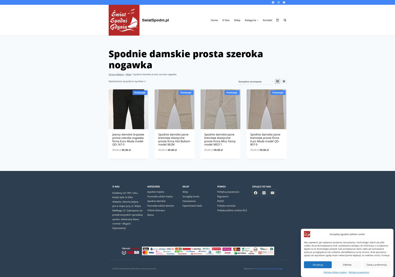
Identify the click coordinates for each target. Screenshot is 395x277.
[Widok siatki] (277, 81)
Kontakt (267, 20)
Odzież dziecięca (156, 210)
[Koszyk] (277, 20)
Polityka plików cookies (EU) (232, 210)
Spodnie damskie (156, 201)
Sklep (237, 20)
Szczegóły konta (190, 196)
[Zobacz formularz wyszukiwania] (283, 20)
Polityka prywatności (358, 272)
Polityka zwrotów (226, 205)
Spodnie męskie (155, 191)
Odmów (347, 264)
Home (214, 20)
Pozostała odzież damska (160, 205)
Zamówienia (188, 201)
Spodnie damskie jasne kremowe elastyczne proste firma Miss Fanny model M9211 (220, 139)
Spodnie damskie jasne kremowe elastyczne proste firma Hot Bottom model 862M (174, 139)
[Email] (284, 2)
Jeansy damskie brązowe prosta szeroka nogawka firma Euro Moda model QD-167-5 (128, 139)
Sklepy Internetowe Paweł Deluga (268, 268)
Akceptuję (318, 264)
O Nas (226, 20)
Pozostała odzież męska (160, 196)
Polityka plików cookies (335, 272)
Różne (150, 214)
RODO (220, 201)
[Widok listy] (283, 81)
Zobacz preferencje (376, 264)
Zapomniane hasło (192, 205)
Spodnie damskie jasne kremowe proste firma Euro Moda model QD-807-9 (265, 139)
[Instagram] (278, 2)
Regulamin (223, 196)
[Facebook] (273, 2)
